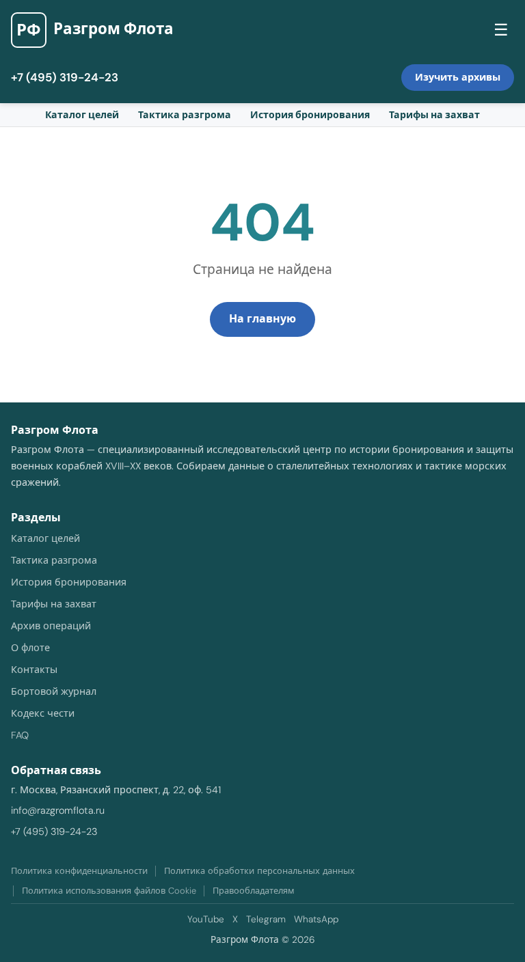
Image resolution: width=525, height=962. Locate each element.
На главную (262, 319)
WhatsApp (316, 919)
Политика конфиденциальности (79, 871)
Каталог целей (82, 115)
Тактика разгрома (184, 115)
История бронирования (310, 115)
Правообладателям (254, 890)
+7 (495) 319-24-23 (64, 77)
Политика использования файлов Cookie (109, 890)
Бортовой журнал (53, 691)
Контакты (34, 669)
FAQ (20, 735)
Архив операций (51, 626)
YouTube (205, 919)
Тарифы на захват (434, 115)
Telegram (266, 919)
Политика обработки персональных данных (259, 871)
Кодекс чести (43, 713)
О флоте (30, 648)
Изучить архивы (457, 77)
